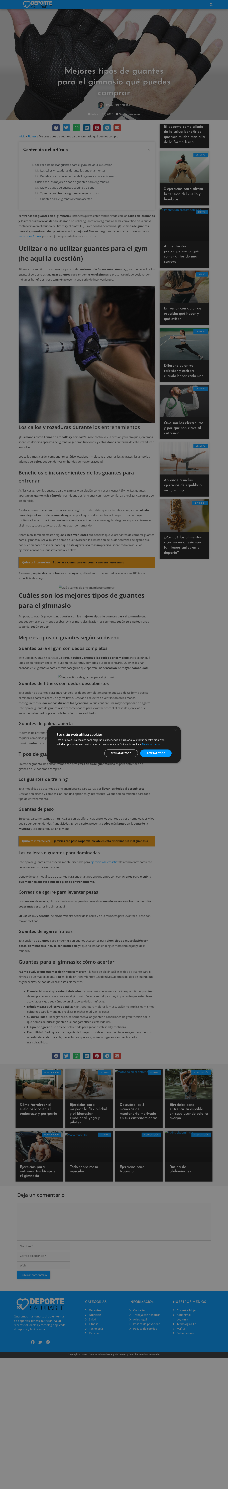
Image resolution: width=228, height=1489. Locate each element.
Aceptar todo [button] (156, 753)
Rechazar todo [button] (121, 753)
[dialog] (114, 744)
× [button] (175, 730)
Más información (151, 744)
